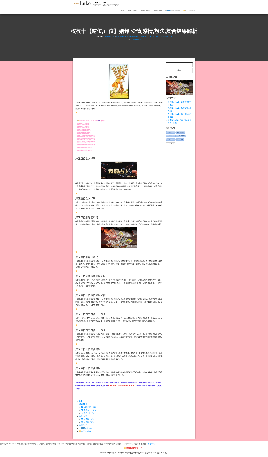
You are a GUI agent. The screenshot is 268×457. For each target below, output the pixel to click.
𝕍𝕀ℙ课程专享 (108, 444)
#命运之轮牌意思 (181, 136)
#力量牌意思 (171, 136)
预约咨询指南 (190, 11)
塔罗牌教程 (132, 11)
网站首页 (92, 444)
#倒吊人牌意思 (180, 132)
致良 (144, 444)
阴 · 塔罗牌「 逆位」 (88, 419)
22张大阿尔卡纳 (83, 444)
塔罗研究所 (157, 11)
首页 (122, 11)
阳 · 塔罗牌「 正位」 (88, 422)
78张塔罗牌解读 (71, 444)
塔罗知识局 (144, 11)
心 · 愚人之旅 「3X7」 (89, 413)
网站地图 (99, 444)
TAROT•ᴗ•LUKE (99, 2)
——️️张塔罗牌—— (172, 11)
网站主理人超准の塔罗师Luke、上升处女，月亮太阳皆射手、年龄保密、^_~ (144, 36)
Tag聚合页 (118, 444)
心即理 (139, 444)
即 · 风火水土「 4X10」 (89, 410)
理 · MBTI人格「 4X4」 (89, 407)
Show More (170, 144)
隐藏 (102, 121)
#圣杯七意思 (180, 139)
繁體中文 (151, 444)
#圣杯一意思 (171, 139)
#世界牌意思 (171, 132)
